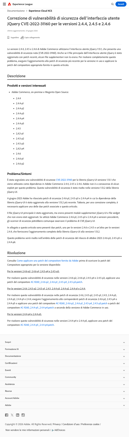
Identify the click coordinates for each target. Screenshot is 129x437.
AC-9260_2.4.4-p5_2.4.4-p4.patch (37, 307)
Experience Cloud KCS (40, 10)
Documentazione (16, 10)
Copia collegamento (32, 37)
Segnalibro (15, 37)
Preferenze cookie (90, 424)
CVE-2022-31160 (64, 179)
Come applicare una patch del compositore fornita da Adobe (48, 260)
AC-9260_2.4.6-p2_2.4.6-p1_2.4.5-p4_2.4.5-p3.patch (56, 281)
